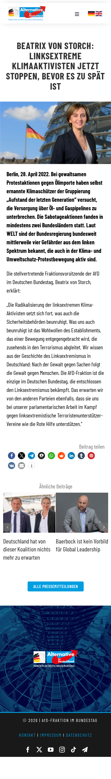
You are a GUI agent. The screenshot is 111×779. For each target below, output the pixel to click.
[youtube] (51, 750)
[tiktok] (73, 750)
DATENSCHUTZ (79, 735)
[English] (99, 12)
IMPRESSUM (51, 735)
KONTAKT (27, 735)
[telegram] (85, 750)
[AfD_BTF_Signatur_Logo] (27, 8)
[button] (11, 455)
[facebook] (28, 750)
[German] (91, 12)
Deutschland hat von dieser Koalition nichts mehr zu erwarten (26, 549)
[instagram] (62, 750)
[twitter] (39, 750)
